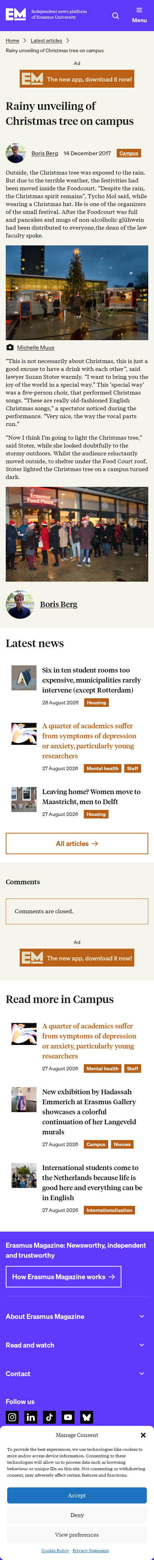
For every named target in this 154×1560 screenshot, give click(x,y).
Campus (129, 153)
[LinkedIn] (30, 1417)
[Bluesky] (86, 1417)
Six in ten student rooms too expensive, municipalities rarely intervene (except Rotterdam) (91, 680)
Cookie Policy (55, 1550)
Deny (77, 1515)
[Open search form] (116, 15)
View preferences (77, 1535)
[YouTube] (68, 1417)
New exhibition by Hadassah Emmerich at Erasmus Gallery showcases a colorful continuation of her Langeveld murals (89, 1112)
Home (12, 40)
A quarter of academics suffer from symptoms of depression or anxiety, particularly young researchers (89, 741)
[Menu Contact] (141, 1373)
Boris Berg (45, 153)
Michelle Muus (35, 347)
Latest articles (46, 40)
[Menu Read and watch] (141, 1345)
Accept (77, 1495)
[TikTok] (49, 1417)
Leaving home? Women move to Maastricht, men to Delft (91, 797)
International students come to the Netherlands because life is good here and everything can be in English (92, 1183)
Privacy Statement (91, 1550)
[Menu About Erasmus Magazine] (141, 1316)
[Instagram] (12, 1417)
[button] (143, 1435)
